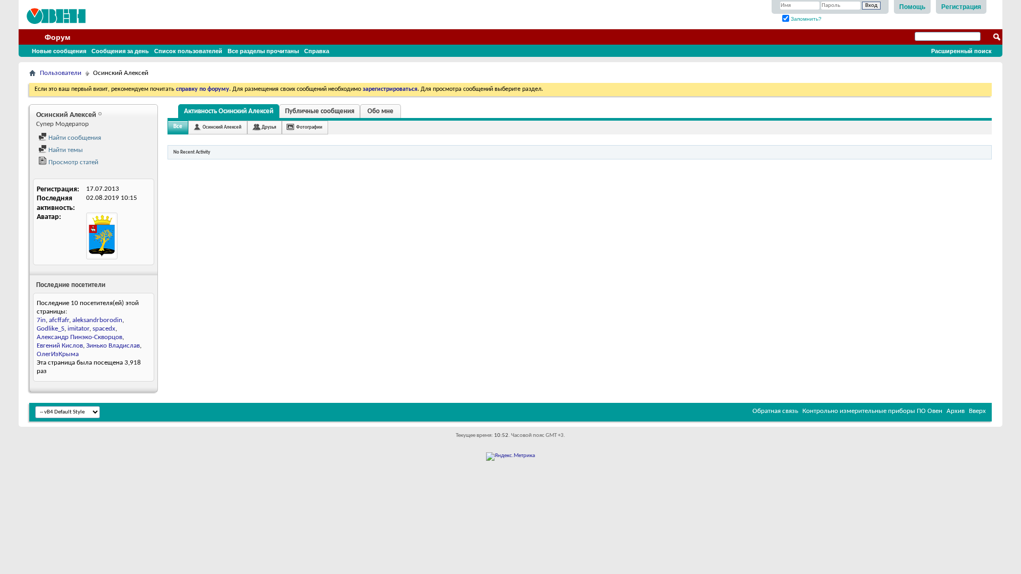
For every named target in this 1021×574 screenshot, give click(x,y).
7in (41, 320)
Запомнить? (805, 19)
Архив (956, 411)
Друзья (269, 127)
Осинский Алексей (222, 127)
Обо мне (380, 111)
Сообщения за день (120, 51)
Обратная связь (775, 411)
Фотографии (309, 127)
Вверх (977, 411)
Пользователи (60, 73)
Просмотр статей (72, 162)
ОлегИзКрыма (58, 354)
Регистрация (961, 7)
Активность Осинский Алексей (228, 111)
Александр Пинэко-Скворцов (79, 337)
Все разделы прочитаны (263, 51)
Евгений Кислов (60, 345)
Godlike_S (50, 328)
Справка (316, 51)
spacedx (104, 328)
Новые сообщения (59, 51)
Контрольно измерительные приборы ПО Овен (872, 411)
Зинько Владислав (113, 345)
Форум (57, 37)
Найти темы (65, 150)
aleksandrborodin (97, 320)
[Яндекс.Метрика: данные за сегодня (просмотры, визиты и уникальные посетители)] (510, 456)
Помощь (912, 7)
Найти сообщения (74, 137)
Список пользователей (188, 51)
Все (177, 127)
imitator (78, 328)
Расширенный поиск (961, 51)
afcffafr (59, 320)
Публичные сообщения (319, 111)
